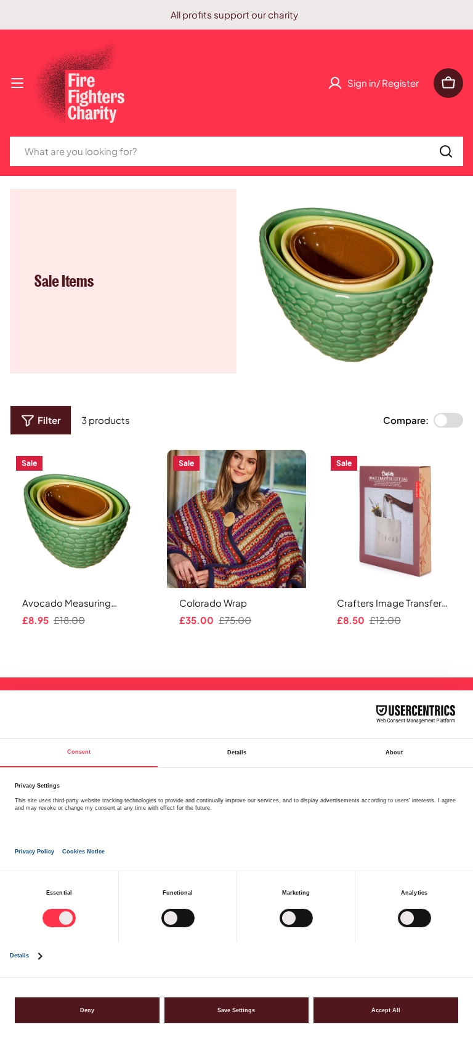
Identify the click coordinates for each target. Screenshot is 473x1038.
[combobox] (236, 151)
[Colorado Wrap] (236, 519)
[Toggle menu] (17, 83)
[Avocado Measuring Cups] (79, 519)
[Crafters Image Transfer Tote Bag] (394, 519)
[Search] (446, 151)
